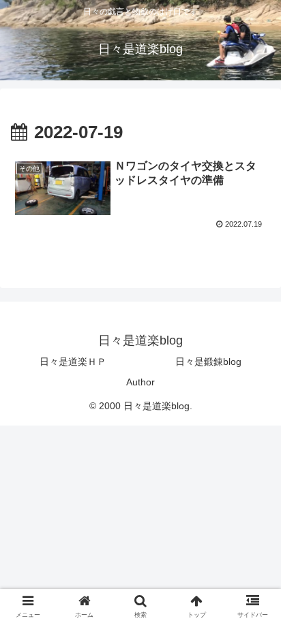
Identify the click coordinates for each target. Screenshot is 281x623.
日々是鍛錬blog (208, 361)
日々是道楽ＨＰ (73, 361)
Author (140, 382)
